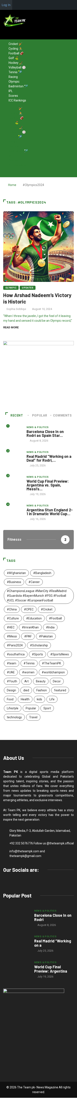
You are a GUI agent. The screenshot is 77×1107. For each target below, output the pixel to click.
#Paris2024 (15, 645)
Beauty (41, 681)
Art (26, 681)
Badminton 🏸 (18, 86)
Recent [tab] (16, 415)
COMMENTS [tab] (62, 415)
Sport (47, 708)
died (26, 690)
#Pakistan (46, 636)
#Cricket (46, 609)
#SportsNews (59, 654)
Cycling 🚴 (15, 48)
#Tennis (29, 663)
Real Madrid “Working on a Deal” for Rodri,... (49, 458)
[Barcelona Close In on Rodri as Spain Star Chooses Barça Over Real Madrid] (16, 917)
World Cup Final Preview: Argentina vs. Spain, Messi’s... (48, 485)
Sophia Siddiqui (16, 309)
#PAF (28, 636)
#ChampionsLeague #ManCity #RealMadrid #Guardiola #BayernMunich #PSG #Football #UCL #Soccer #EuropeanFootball (37, 595)
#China (12, 609)
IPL (11, 91)
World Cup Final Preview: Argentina (50, 968)
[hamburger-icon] (72, 36)
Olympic (14, 81)
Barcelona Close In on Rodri (52, 917)
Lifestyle (12, 708)
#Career (34, 582)
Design (11, 690)
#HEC (11, 627)
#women (28, 672)
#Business (14, 582)
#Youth (12, 681)
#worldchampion (53, 672)
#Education (34, 618)
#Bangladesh (42, 573)
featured (60, 690)
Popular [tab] (39, 415)
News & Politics (38, 427)
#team (11, 663)
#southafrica (16, 654)
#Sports (37, 654)
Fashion (41, 690)
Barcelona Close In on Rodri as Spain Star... (45, 433)
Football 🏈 (16, 53)
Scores (13, 95)
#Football (55, 618)
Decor (57, 681)
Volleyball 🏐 (17, 67)
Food (10, 699)
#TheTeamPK (51, 663)
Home (12, 185)
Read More (11, 327)
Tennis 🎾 (15, 72)
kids (39, 699)
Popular (31, 708)
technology (14, 717)
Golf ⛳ (13, 58)
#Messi (12, 636)
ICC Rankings (17, 100)
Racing (13, 77)
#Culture (13, 618)
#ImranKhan (30, 627)
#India (50, 627)
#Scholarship (39, 645)
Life (52, 699)
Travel (33, 717)
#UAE (11, 672)
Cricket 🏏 (15, 44)
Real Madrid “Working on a (52, 943)
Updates (27, 287)
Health (25, 699)
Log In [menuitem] (6, 5)
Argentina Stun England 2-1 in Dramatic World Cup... (50, 511)
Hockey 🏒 (16, 62)
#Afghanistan (16, 573)
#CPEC (29, 609)
